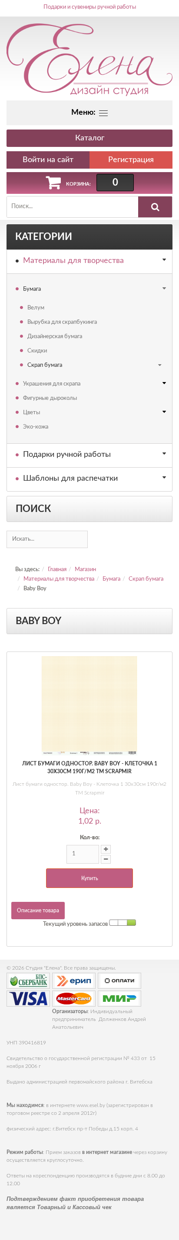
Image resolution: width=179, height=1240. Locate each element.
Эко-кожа (35, 427)
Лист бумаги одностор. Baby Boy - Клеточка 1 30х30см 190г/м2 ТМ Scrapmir (89, 767)
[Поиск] (155, 206)
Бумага (32, 289)
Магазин (85, 569)
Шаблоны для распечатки (70, 478)
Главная (57, 569)
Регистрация (131, 160)
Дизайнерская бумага (54, 336)
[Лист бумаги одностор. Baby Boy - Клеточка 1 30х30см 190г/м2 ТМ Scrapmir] (89, 705)
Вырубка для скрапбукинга (62, 322)
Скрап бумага (44, 365)
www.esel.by (90, 1105)
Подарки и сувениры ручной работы (89, 7)
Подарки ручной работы (67, 455)
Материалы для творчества (73, 261)
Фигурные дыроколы (50, 398)
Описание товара (38, 910)
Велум (35, 308)
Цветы (31, 413)
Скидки (37, 351)
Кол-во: (89, 838)
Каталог (89, 138)
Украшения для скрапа (51, 384)
